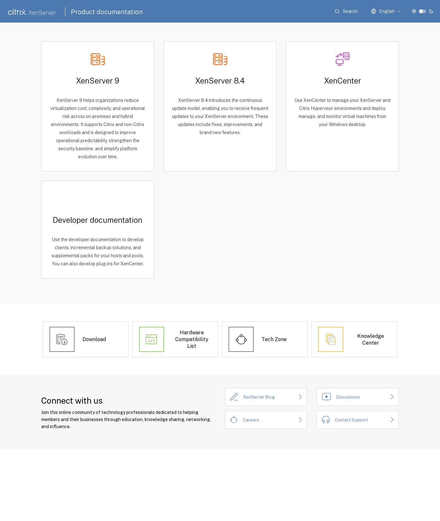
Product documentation (107, 12)
